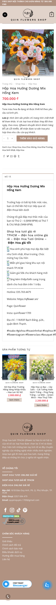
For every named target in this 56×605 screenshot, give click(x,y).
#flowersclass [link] (33, 334)
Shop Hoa (20, 83)
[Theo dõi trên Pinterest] (25, 510)
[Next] (53, 383)
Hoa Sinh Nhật (8, 150)
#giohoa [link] (21, 330)
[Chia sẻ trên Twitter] (8, 156)
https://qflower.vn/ (27, 299)
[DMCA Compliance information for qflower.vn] (13, 520)
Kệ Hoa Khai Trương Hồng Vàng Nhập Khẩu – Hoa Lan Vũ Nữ (14, 390)
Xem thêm (14, 399)
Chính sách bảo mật (12, 548)
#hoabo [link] (11, 330)
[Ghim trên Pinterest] (15, 156)
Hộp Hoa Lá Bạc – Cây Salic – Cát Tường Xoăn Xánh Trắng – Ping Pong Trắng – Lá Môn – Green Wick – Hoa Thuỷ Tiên (41, 392)
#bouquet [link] (47, 334)
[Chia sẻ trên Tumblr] (18, 156)
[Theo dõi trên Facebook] (5, 510)
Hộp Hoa (32, 83)
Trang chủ (7, 83)
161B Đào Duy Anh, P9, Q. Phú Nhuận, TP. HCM (27, 491)
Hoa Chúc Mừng (29, 147)
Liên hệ (6, 559)
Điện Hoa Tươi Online (29, 239)
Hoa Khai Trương (44, 147)
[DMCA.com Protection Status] (11, 515)
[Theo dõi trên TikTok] (18, 510)
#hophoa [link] (48, 330)
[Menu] (5, 14)
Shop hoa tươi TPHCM (13, 440)
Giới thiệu (7, 541)
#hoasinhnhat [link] (34, 330)
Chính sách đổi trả (11, 544)
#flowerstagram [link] (16, 334)
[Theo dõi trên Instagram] (12, 510)
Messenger (20, 585)
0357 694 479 (20, 496)
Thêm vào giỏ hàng (32, 138)
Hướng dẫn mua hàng (13, 555)
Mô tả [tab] (8, 177)
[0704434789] (6, 584)
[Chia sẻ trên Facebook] (4, 156)
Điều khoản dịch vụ (12, 552)
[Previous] (2, 383)
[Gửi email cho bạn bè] (11, 156)
